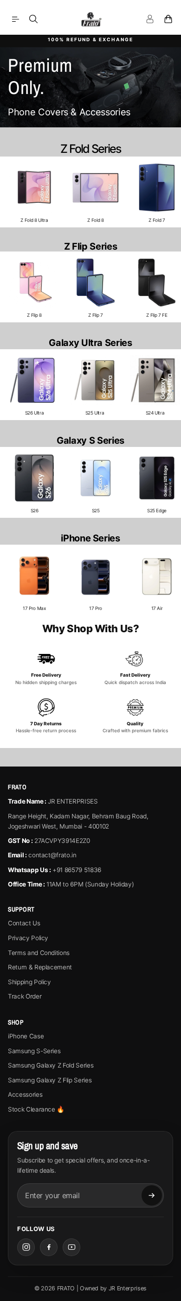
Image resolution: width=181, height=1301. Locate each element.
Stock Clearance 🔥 (36, 1109)
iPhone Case (26, 1036)
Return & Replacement (40, 967)
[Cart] (168, 19)
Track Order (24, 996)
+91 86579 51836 (76, 870)
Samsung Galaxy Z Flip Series (49, 1080)
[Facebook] (49, 1247)
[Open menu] (15, 19)
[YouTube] (71, 1247)
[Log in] (149, 19)
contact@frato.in (52, 855)
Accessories (25, 1094)
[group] (34, 192)
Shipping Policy (29, 982)
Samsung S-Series (34, 1051)
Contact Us (24, 923)
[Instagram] (26, 1247)
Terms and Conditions (39, 952)
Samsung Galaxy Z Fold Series (50, 1065)
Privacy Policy (28, 938)
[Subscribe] (152, 1195)
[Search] (33, 19)
